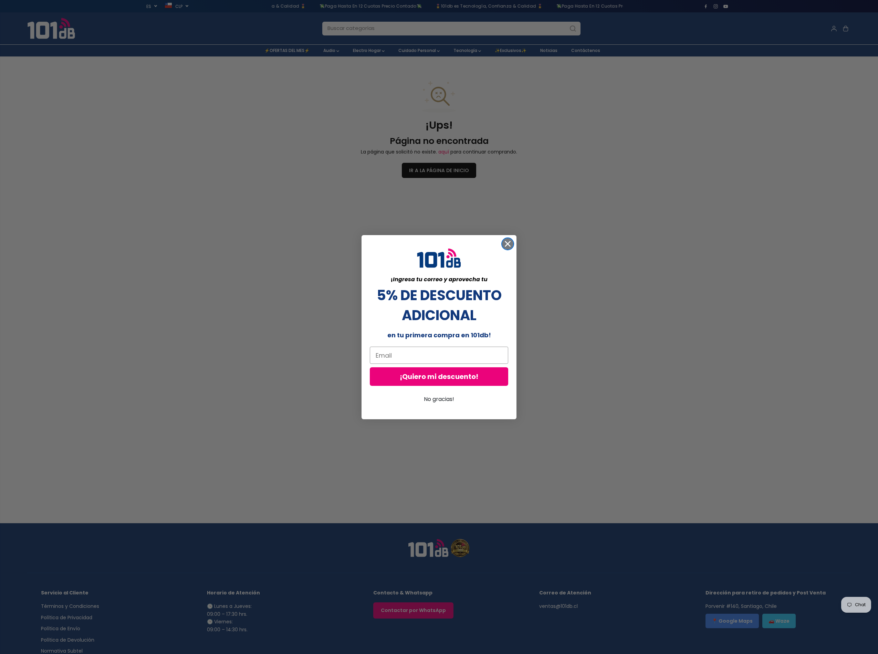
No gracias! (439, 399)
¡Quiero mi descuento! (439, 376)
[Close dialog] (508, 244)
